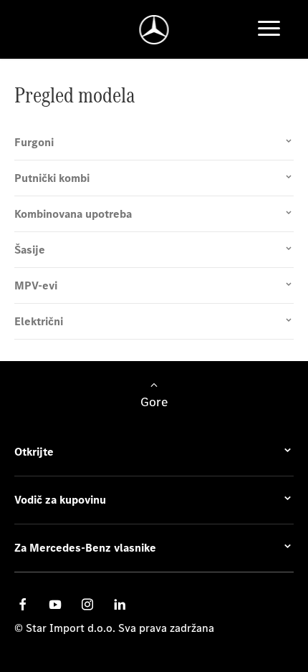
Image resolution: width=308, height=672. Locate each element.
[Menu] (269, 29)
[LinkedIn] (119, 604)
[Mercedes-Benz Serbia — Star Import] (154, 29)
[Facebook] (23, 604)
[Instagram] (87, 604)
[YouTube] (55, 604)
